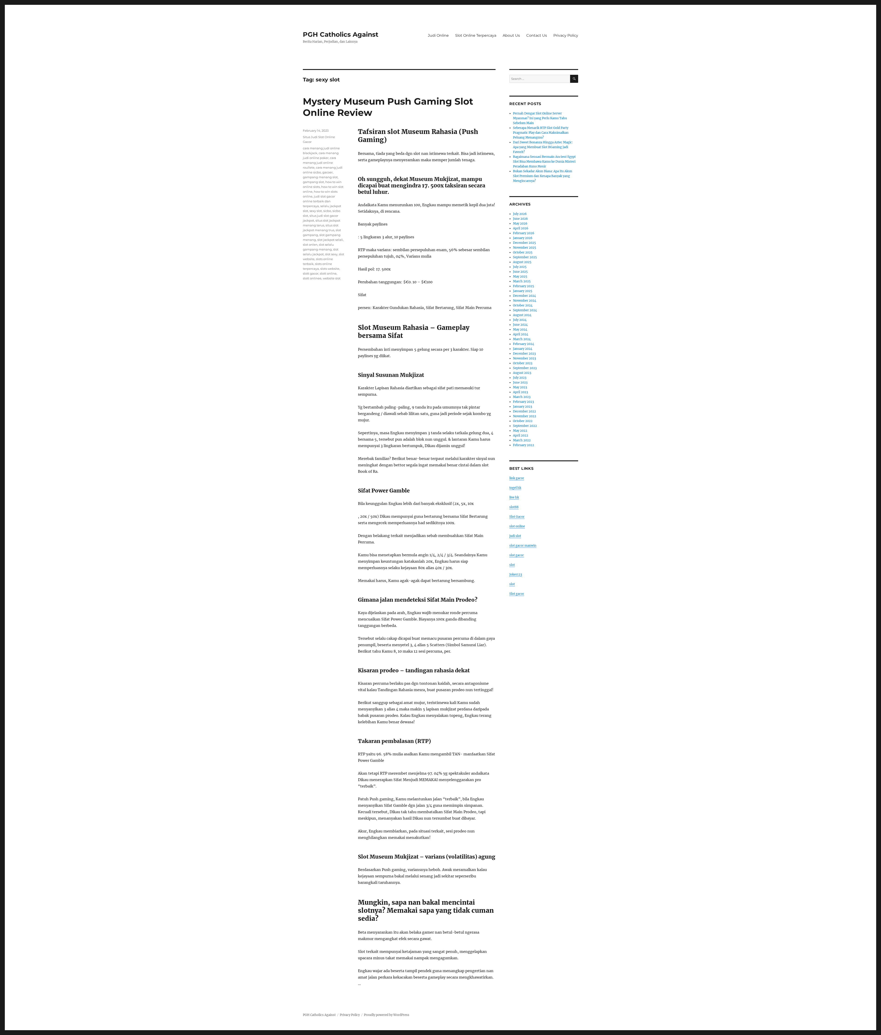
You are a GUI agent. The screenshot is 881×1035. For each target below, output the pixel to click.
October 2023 (522, 363)
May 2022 (520, 431)
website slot (331, 278)
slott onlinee (312, 278)
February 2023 (523, 402)
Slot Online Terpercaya (475, 35)
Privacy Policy (565, 35)
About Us (511, 35)
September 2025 (525, 257)
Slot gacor (516, 594)
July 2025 (520, 267)
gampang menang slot (320, 177)
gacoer (327, 172)
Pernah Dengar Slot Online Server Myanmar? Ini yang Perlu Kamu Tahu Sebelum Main (540, 118)
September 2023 (525, 368)
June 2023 (520, 382)
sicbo (327, 211)
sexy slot (315, 211)
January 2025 (522, 291)
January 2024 (522, 349)
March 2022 (522, 440)
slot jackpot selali (330, 240)
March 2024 (522, 339)
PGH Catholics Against (340, 34)
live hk (514, 497)
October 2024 (523, 305)
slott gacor (310, 273)
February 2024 (523, 344)
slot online (517, 526)
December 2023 (524, 354)
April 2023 (520, 392)
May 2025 (520, 276)
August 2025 (522, 262)
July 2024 (520, 320)
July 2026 (520, 214)
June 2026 (520, 219)
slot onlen (310, 244)
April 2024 (520, 334)
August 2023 (522, 373)
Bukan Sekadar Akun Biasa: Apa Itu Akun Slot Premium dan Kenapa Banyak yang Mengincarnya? (542, 176)
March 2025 (522, 281)
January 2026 (523, 238)
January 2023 (522, 407)
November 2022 (524, 416)
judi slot (515, 536)
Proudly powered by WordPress (386, 1015)
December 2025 (524, 243)
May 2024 (520, 329)
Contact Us (536, 35)
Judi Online (438, 35)
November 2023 (524, 358)
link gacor (516, 478)
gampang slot (313, 182)
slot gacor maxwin (522, 546)
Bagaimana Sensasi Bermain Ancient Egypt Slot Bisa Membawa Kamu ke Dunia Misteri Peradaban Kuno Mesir (544, 161)
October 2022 (523, 421)
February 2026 (523, 233)
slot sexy (331, 254)
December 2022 (524, 411)
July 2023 (519, 378)
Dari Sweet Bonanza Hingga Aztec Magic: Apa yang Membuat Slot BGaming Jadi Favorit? (543, 147)
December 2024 (524, 296)
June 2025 (520, 272)
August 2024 (522, 315)
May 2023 (520, 387)
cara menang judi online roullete (319, 162)
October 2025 (523, 252)
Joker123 (515, 574)
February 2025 (523, 286)
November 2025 (524, 248)
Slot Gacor (516, 517)
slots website (329, 268)
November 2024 (524, 301)
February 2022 (523, 445)
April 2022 (520, 435)
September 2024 (525, 310)
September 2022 (525, 426)
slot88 (514, 507)
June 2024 (520, 325)
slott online (328, 273)
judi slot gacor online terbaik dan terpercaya (319, 201)
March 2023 (521, 397)
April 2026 (520, 228)
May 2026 (520, 223)
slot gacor (516, 555)
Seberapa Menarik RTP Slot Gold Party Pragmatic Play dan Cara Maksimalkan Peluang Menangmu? (541, 132)
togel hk (515, 488)
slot (512, 565)
